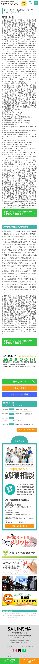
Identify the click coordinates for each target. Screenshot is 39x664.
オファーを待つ (19, 388)
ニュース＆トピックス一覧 (26, 430)
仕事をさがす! (19, 382)
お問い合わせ (31, 646)
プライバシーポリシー (10, 646)
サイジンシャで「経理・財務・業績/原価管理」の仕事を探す (18, 213)
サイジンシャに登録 (19, 394)
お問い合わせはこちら (19, 526)
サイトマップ (21, 646)
